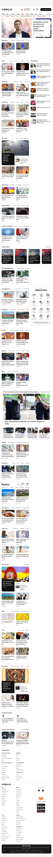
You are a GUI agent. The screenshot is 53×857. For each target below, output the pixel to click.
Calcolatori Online (19, 839)
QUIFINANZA (47, 847)
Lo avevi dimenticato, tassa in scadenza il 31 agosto (22, 197)
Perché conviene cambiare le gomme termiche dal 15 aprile (8, 436)
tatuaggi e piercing (20, 769)
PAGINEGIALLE (13, 847)
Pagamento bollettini (20, 820)
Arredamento (26, 442)
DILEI (40, 847)
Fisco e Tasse (26, 185)
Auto (15, 205)
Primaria (27, 330)
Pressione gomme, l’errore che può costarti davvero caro (44, 436)
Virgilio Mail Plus (5, 791)
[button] (48, 35)
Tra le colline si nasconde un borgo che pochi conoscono (22, 720)
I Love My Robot (19, 304)
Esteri (27, 350)
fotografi (18, 779)
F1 (21, 371)
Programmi (26, 81)
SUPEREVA (29, 848)
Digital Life (26, 226)
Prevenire (4, 544)
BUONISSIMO (24, 848)
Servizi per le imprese (8, 729)
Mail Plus (7, 16)
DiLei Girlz (5, 102)
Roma (5, 484)
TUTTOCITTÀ (36, 847)
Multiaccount (4, 800)
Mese (28, 666)
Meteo (22, 14)
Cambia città (4, 487)
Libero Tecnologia (7, 226)
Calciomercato (15, 371)
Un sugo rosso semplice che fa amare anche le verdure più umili (8, 520)
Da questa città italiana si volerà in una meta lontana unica (8, 321)
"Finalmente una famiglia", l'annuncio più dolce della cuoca (22, 73)
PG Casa (3, 834)
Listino (27, 205)
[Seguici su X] (43, 790)
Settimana (22, 666)
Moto (18, 205)
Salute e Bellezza (20, 762)
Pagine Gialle (6, 750)
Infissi (17, 458)
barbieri (17, 768)
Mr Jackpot (18, 822)
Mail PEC (13, 16)
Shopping (3, 817)
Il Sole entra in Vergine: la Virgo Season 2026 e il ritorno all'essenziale (22, 704)
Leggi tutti (26, 564)
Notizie (3, 14)
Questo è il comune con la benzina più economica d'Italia (8, 475)
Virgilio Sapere (4, 818)
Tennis (17, 387)
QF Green (4, 138)
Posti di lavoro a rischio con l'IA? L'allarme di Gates (22, 238)
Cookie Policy (27, 850)
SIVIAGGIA (43, 847)
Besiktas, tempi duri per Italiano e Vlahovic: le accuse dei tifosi (8, 383)
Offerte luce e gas (41, 16)
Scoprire (3, 559)
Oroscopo (5, 666)
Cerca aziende (19, 828)
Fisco (17, 200)
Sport (7, 14)
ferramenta (4, 754)
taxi (2, 764)
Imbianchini (18, 442)
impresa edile (4, 756)
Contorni (4, 523)
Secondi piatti (26, 507)
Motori (31, 14)
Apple (21, 226)
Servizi (3, 772)
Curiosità (27, 463)
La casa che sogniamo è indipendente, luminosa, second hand (22, 114)
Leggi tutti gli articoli (45, 392)
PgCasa (4, 442)
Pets (3, 630)
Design (27, 268)
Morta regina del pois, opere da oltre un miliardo (7, 197)
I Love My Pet (26, 288)
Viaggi (27, 14)
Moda (27, 61)
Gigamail (3, 798)
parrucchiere (18, 764)
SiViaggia (4, 309)
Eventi (16, 487)
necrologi (3, 779)
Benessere (16, 528)
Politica (23, 350)
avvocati (18, 774)
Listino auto (4, 825)
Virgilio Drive (4, 794)
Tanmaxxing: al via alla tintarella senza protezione (8, 130)
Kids (3, 611)
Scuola (4, 330)
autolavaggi (4, 769)
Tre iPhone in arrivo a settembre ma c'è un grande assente (7, 238)
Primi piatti (18, 507)
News (21, 81)
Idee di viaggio (20, 309)
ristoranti (18, 758)
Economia (13, 14)
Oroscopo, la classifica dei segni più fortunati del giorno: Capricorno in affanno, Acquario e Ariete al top (8, 685)
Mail (3, 16)
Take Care (5, 528)
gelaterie (18, 754)
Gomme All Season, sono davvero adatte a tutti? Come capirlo (32, 436)
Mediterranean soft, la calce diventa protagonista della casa (22, 280)
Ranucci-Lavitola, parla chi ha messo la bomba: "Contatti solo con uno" (22, 363)
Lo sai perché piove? (7, 621)
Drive (18, 16)
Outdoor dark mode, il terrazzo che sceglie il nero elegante (7, 280)
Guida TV (16, 81)
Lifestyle (23, 61)
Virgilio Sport (18, 791)
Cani (19, 630)
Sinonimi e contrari (19, 330)
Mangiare (18, 753)
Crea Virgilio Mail (46, 9)
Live (28, 371)
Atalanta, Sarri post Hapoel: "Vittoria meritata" (47, 258)
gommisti (3, 768)
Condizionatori (5, 458)
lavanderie (4, 774)
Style (21, 102)
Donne (18, 14)
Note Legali (18, 850)
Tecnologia (18, 54)
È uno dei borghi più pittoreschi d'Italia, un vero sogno (8, 720)
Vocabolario (18, 835)
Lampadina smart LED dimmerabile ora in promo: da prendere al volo (43, 121)
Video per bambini (15, 611)
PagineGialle (4, 831)
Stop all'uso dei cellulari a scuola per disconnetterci (8, 114)
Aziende (27, 487)
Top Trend (4, 56)
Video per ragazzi (25, 611)
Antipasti (13, 507)
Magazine (4, 81)
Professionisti (19, 772)
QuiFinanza (5, 185)
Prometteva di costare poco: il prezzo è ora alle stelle (22, 217)
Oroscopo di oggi (15, 666)
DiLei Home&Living (7, 268)
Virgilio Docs (4, 796)
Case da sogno (20, 268)
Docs (34, 16)
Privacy (22, 850)
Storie (18, 463)
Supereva (4, 463)
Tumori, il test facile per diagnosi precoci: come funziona (8, 540)
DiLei (3, 61)
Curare (17, 544)
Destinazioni (13, 309)
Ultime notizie (11, 350)
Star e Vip (17, 61)
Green (4, 162)
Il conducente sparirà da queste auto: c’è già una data (8, 217)
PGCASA (25, 847)
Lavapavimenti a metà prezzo (43, 107)
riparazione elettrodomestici (7, 758)
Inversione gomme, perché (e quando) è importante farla (20, 436)
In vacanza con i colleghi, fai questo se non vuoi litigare (22, 602)
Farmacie (22, 487)
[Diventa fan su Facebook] (39, 790)
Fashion (17, 102)
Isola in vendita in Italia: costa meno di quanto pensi (8, 602)
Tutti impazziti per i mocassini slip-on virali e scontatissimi (8, 52)
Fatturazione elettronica (26, 16)
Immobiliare (18, 185)
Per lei (27, 40)
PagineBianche (5, 838)
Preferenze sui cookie (35, 850)
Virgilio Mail (4, 789)
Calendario (4, 801)
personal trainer (19, 777)
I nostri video (5, 247)
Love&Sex (26, 102)
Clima (16, 138)
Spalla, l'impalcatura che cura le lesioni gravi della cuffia (22, 540)
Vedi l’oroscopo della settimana (41, 322)
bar (16, 756)
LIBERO (5, 847)
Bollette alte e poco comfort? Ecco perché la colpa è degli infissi (22, 454)
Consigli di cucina (20, 523)
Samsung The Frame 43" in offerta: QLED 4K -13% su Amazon (8, 301)
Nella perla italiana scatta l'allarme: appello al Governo (8, 499)
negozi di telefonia (5, 777)
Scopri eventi (18, 830)
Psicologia (22, 528)
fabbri (3, 760)
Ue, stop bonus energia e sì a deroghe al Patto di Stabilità (22, 176)
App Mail (3, 803)
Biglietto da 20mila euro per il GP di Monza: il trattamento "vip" (22, 499)
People (11, 61)
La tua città (18, 833)
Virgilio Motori (6, 205)
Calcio (9, 371)
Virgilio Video (18, 794)
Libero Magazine (19, 809)
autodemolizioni (5, 766)
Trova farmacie (19, 832)
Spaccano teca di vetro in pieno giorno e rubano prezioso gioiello (8, 363)
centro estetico (19, 766)
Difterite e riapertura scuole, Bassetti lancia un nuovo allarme (22, 342)
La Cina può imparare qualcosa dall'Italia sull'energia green (6, 158)
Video (40, 14)
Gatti (22, 630)
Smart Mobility (4, 827)
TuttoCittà (4, 840)
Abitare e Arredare (6, 753)
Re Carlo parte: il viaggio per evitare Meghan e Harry (8, 73)
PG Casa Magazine (5, 836)
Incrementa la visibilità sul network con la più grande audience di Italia (22, 742)
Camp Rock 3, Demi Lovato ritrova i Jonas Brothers (22, 130)
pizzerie (17, 760)
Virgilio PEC (4, 792)
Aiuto (3, 805)
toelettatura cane (5, 776)
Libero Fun (18, 824)
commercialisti (19, 776)
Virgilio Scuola (4, 820)
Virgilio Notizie (19, 789)
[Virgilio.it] (7, 9)
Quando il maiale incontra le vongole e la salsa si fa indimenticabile (42, 84)
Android (16, 226)
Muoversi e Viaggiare (7, 762)
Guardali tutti (48, 246)
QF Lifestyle (5, 564)
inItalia (17, 803)
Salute (27, 528)
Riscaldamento (11, 442)
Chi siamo (13, 850)
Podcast (27, 630)
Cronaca (18, 350)
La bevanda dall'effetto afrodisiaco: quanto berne (8, 556)
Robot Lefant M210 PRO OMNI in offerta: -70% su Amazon (21, 301)
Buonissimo (5, 508)
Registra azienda (5, 833)
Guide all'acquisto (21, 40)
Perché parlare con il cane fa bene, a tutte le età (8, 642)
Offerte (13, 40)
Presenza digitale (25, 729)
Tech (36, 14)
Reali (3, 76)
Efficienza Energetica (24, 138)
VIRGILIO (8, 847)
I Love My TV (18, 288)
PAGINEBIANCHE (30, 847)
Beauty (12, 102)
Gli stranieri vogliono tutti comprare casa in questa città (22, 321)
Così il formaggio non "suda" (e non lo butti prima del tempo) (21, 520)
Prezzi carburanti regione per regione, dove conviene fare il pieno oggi (43, 65)
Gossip (17, 812)
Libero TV (18, 810)
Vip (16, 76)
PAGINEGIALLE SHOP (20, 847)
